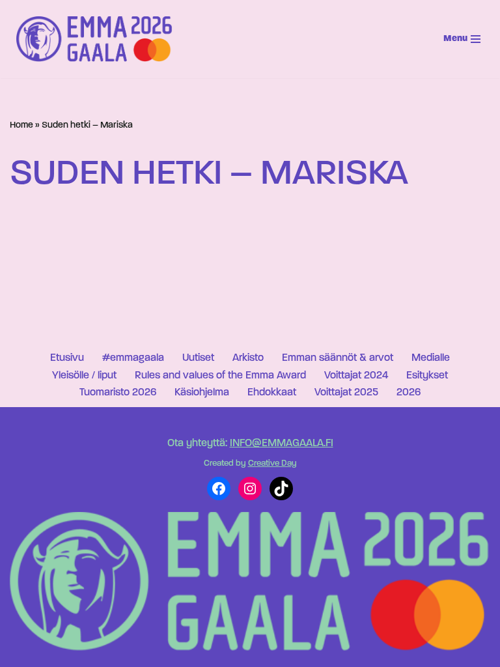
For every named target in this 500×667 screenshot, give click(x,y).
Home (21, 125)
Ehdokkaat (271, 393)
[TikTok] (281, 488)
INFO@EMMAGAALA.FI (281, 443)
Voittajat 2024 (356, 376)
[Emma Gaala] (97, 38)
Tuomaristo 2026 (117, 393)
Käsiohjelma (201, 393)
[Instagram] (250, 488)
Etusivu (67, 358)
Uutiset (198, 358)
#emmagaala (133, 358)
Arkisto (248, 358)
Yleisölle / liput (84, 376)
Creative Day (272, 463)
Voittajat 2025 (346, 393)
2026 (408, 393)
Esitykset (427, 376)
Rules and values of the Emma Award (220, 376)
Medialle (430, 358)
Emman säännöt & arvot (337, 358)
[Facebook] (218, 488)
